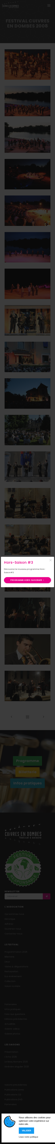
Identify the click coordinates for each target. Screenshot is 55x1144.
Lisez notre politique (28, 1137)
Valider (26, 1130)
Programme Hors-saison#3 (26, 580)
